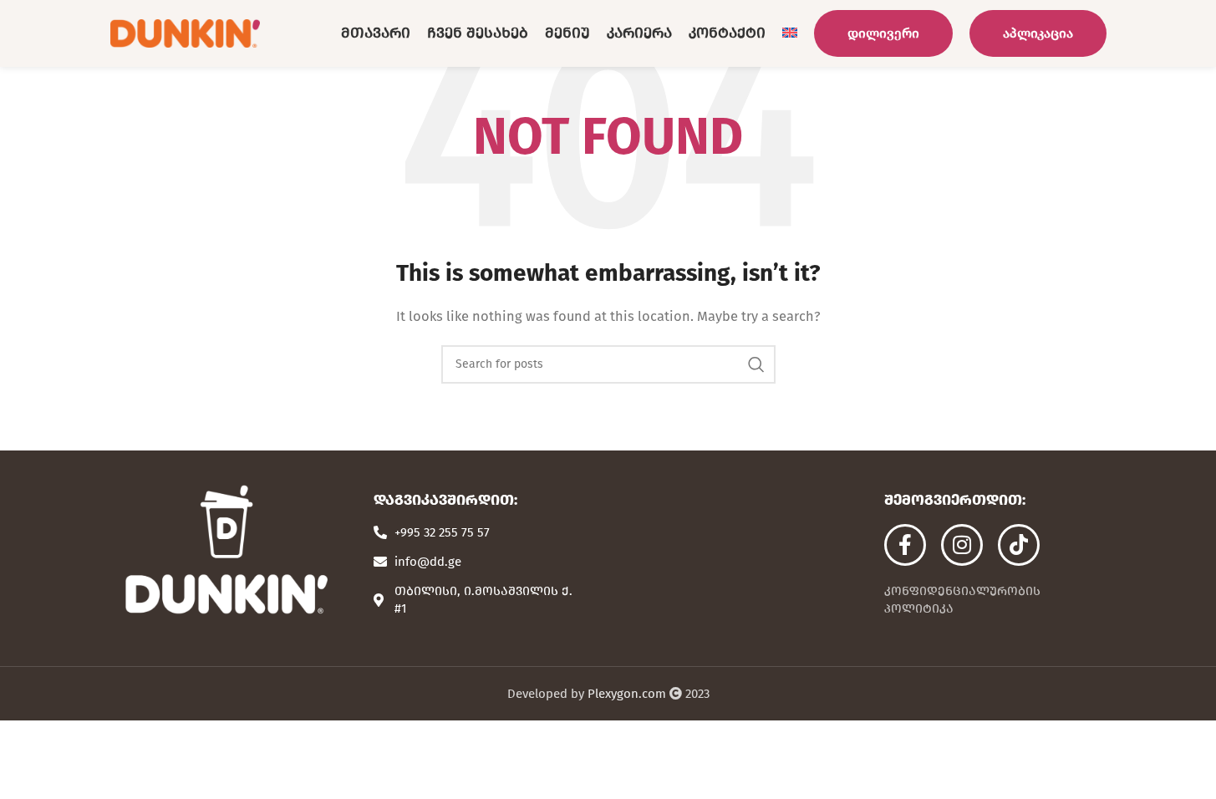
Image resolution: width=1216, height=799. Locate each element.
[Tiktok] (1019, 545)
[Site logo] (185, 32)
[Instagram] (962, 545)
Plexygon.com (627, 693)
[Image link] (225, 549)
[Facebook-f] (905, 545)
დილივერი (883, 33)
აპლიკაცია (1038, 33)
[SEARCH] (756, 364)
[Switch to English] (789, 33)
